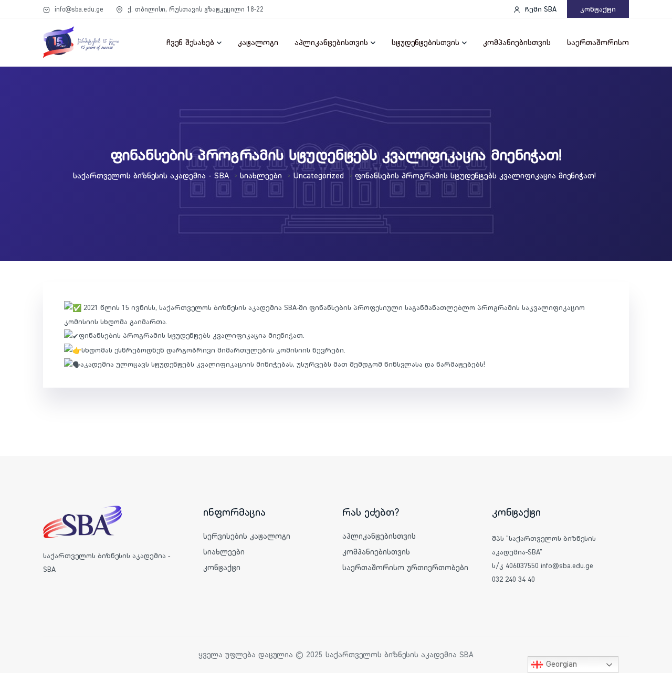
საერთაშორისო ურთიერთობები (405, 567)
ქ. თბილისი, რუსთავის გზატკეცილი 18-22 (194, 9)
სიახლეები (224, 552)
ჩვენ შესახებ (190, 42)
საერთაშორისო (598, 42)
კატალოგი (258, 42)
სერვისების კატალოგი (246, 536)
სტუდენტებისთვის (425, 42)
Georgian (560, 663)
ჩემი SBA (539, 9)
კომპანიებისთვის (517, 42)
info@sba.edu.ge (77, 9)
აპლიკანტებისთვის (331, 42)
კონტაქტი (598, 9)
